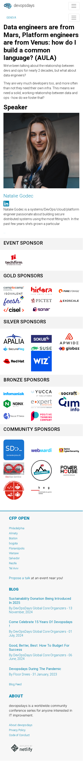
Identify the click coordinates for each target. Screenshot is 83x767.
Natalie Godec (18, 196)
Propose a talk (19, 578)
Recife (13, 563)
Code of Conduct (19, 735)
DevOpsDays (23, 5)
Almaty (13, 533)
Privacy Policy (17, 730)
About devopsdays (20, 725)
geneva (11, 17)
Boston (13, 538)
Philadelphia (16, 528)
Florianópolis (17, 548)
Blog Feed (15, 684)
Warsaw (14, 553)
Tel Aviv (13, 568)
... (4, 232)
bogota (13, 543)
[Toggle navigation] (74, 6)
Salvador (14, 558)
